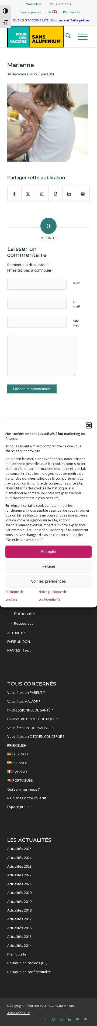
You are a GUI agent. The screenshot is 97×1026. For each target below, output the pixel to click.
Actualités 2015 (19, 936)
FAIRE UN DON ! (19, 641)
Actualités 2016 (19, 927)
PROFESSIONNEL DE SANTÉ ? (30, 710)
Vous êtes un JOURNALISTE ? (30, 727)
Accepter (49, 551)
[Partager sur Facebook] (14, 193)
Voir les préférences (48, 581)
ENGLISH (19, 745)
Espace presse (30, 12)
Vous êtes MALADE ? (23, 701)
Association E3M (18, 1013)
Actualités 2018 (19, 910)
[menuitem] (34, 4)
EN (50, 12)
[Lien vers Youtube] (78, 1019)
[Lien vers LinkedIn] (69, 1019)
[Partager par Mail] (82, 193)
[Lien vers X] (61, 1019)
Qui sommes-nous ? (23, 789)
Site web (76, 323)
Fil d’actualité (24, 613)
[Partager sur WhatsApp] (41, 193)
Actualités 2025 (19, 848)
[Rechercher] (66, 36)
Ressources (23, 623)
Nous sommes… (61, 4)
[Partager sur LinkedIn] (69, 193)
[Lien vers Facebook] (45, 1019)
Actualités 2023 (19, 866)
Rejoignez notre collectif (26, 798)
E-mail (76, 304)
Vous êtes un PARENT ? (26, 692)
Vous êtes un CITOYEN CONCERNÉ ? (35, 736)
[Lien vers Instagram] (53, 1019)
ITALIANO (19, 771)
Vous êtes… (34, 4)
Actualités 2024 (19, 857)
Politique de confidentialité (29, 971)
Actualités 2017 (19, 918)
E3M (50, 74)
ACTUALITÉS (16, 632)
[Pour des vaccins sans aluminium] (40, 36)
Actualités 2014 (19, 945)
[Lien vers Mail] (86, 1019)
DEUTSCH (20, 754)
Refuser (48, 566)
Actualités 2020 (19, 892)
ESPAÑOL (19, 762)
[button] (89, 425)
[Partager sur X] (28, 193)
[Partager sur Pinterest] (55, 193)
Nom (76, 283)
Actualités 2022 (19, 875)
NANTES (19, 650)
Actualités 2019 (19, 901)
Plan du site (71, 12)
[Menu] (81, 36)
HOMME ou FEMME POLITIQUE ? (32, 718)
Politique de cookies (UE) (27, 962)
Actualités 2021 (19, 883)
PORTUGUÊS (22, 780)
